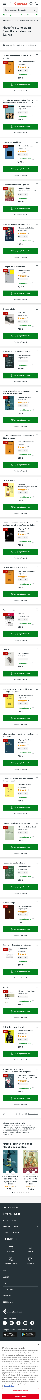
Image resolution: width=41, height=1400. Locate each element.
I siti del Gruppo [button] (10, 1239)
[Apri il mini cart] (37, 4)
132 (25, 1114)
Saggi (5, 987)
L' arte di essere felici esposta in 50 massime (17, 57)
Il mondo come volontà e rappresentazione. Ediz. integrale (17, 1070)
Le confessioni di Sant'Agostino (16, 184)
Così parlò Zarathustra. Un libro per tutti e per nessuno (17, 690)
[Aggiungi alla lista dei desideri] (37, 55)
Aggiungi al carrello (22, 85)
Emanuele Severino (26, 146)
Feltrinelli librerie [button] (10, 1208)
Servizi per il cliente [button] (11, 1214)
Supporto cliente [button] (10, 1226)
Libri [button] (4, 1271)
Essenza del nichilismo (12, 142)
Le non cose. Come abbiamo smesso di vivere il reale (18, 779)
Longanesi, (21, 358)
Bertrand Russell (25, 355)
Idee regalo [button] (8, 1302)
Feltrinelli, (21, 230)
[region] (20, 1370)
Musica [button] (6, 1277)
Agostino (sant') (25, 188)
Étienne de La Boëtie (26, 228)
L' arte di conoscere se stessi (15, 567)
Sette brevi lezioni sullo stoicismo (17, 945)
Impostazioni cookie (20, 1391)
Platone (22, 484)
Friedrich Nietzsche (26, 695)
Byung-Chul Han (25, 397)
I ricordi (6, 649)
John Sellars (23, 949)
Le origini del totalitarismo (14, 267)
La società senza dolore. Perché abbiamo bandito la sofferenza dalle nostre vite (18, 524)
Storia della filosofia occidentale (17, 351)
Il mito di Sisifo (9, 309)
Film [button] (4, 1283)
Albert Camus (24, 313)
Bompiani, (21, 315)
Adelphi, (20, 64)
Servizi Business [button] (9, 1220)
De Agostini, (21, 616)
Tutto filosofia (9, 610)
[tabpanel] (10, 1170)
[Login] (10, 3)
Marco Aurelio (24, 653)
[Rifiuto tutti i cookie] (38, 1344)
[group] (20, 15)
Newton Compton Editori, (26, 487)
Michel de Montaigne (27, 991)
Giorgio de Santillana (27, 106)
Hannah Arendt (25, 270)
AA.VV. (21, 614)
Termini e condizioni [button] (11, 1233)
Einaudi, (20, 273)
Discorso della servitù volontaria (16, 224)
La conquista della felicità (14, 863)
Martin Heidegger (25, 906)
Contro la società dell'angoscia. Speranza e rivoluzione (16, 392)
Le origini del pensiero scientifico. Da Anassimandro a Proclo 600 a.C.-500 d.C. (18, 101)
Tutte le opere (9, 480)
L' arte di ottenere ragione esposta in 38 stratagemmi (18, 437)
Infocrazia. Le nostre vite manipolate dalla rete (18, 735)
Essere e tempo (9, 902)
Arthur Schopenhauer (27, 62)
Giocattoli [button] (8, 1289)
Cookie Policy (9, 1386)
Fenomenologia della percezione (16, 823)
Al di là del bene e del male (14, 1027)
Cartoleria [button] (8, 1296)
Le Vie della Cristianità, (25, 191)
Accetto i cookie (20, 1396)
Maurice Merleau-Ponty (28, 827)
